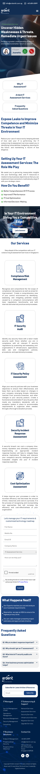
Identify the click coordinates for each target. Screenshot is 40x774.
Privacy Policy (23, 582)
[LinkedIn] (27, 755)
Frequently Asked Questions (20, 107)
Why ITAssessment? (20, 85)
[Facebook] (23, 755)
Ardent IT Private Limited (22, 764)
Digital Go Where (20, 768)
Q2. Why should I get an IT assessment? (18, 648)
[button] (37, 11)
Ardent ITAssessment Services (20, 96)
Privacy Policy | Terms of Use (19, 766)
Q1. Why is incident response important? (18, 642)
